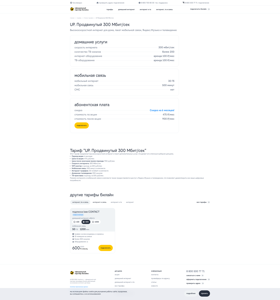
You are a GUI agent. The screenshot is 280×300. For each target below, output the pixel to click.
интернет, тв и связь (164, 9)
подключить (82, 125)
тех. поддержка (161, 3)
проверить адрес (193, 283)
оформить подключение (196, 279)
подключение (203, 3)
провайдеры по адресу (160, 278)
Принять (204, 293)
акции (117, 275)
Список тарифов (89, 18)
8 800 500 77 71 (191, 3)
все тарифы (201, 202)
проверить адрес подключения (111, 3)
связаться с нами (193, 275)
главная (72, 18)
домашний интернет (126, 9)
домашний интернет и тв (124, 282)
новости (154, 286)
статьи (153, 282)
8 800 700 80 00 (147, 3)
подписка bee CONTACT (85, 211)
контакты (154, 275)
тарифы (109, 9)
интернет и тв (145, 9)
